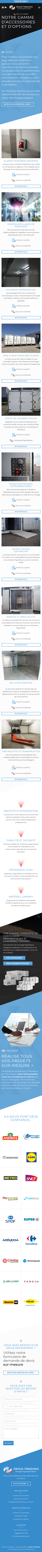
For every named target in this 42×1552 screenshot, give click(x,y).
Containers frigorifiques (21, 1513)
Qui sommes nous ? (21, 1530)
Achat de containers (21, 1499)
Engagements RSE (21, 1533)
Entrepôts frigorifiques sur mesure (21, 1502)
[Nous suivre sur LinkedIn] (3, 7)
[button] (39, 7)
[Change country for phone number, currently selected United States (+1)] (5, 1406)
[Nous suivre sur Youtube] (5, 7)
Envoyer (8, 1443)
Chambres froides (21, 1516)
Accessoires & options (21, 1519)
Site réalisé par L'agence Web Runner (21, 1549)
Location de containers (21, 1495)
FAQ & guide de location (21, 1536)
